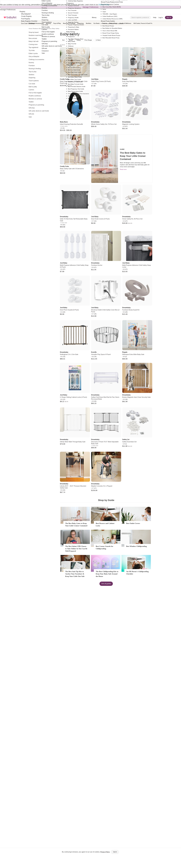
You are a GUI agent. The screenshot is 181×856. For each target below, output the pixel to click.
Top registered (33, 47)
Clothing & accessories (36, 59)
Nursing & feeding (35, 68)
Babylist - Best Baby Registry (10, 17)
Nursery (31, 62)
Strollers (31, 74)
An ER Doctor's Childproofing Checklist (137, 573)
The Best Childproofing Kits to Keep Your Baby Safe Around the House (107, 574)
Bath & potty (33, 87)
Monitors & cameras (35, 99)
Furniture (32, 65)
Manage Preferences (90, 7)
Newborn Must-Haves (39, 28)
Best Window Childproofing (136, 546)
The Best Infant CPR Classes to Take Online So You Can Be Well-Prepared (76, 548)
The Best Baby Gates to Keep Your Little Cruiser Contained (76, 524)
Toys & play (32, 71)
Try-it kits (32, 50)
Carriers (31, 90)
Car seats (32, 83)
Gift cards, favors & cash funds (39, 111)
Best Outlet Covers (133, 523)
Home (30, 28)
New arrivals (33, 38)
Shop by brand (33, 32)
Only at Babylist (34, 56)
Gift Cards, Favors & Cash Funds (144, 23)
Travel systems (34, 80)
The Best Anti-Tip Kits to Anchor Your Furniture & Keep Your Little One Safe (74, 574)
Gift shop (32, 108)
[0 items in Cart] (176, 17)
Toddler (31, 102)
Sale (30, 117)
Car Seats (97, 23)
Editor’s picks (33, 53)
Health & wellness (35, 96)
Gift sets (31, 114)
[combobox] (140, 18)
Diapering (32, 77)
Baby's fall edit (33, 41)
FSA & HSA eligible (35, 93)
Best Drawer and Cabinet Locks (105, 524)
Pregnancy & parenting (36, 105)
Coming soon (33, 44)
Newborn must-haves (36, 35)
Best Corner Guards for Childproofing (104, 547)
